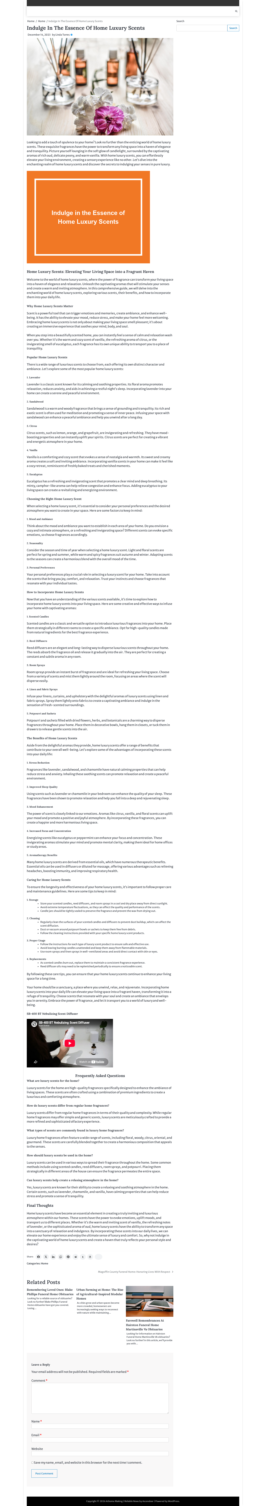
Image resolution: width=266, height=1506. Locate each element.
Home (44, 1263)
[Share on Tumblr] (83, 1257)
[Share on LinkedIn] (53, 1257)
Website (37, 1449)
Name (36, 1421)
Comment (39, 1380)
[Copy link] (98, 1257)
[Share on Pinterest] (68, 1257)
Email (36, 1435)
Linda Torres (62, 34)
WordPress (173, 1501)
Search (180, 21)
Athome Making (114, 1501)
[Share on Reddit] (75, 1257)
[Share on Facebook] (38, 1257)
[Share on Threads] (90, 1257)
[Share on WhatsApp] (61, 1257)
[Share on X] (46, 1257)
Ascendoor (147, 1501)
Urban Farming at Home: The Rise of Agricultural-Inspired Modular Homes (99, 1294)
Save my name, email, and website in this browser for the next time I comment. (88, 1462)
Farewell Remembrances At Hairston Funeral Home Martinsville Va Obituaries (145, 1325)
